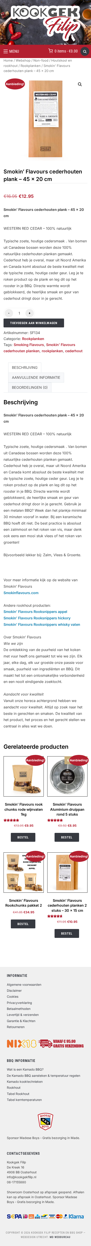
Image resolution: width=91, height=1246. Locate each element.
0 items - (66, 51)
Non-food (40, 60)
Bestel (23, 837)
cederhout (74, 351)
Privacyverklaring (19, 1003)
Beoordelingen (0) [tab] (30, 387)
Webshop (23, 60)
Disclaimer (14, 990)
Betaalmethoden (18, 1009)
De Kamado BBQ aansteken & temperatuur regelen (43, 1075)
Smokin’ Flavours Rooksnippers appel (35, 611)
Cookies (12, 996)
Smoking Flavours (29, 344)
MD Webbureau (60, 1237)
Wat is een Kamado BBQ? (25, 1069)
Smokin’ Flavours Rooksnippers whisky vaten (42, 624)
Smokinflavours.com (21, 593)
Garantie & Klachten (21, 1021)
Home (8, 60)
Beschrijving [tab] (25, 367)
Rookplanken (31, 66)
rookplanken (52, 351)
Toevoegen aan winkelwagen (33, 323)
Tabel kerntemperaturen (24, 1100)
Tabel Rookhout (18, 1094)
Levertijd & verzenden (23, 1015)
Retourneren (16, 1027)
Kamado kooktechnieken (25, 1081)
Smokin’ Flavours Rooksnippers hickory (37, 618)
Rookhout (14, 1087)
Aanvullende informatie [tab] (36, 377)
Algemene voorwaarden (24, 984)
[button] (11, 51)
